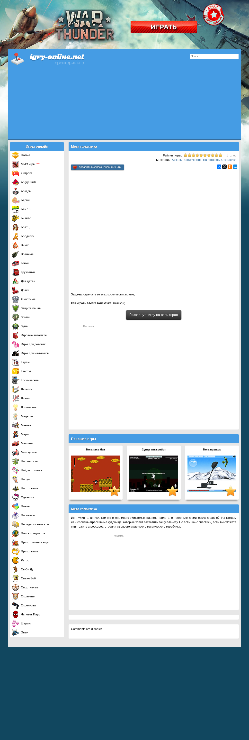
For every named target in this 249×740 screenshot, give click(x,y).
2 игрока (26, 173)
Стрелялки (28, 605)
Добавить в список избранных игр (100, 166)
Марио (25, 434)
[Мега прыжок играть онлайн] (211, 473)
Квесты (26, 371)
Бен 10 (25, 209)
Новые (25, 155)
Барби (25, 200)
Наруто (26, 479)
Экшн (24, 632)
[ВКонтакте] (219, 166)
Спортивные (29, 587)
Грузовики (28, 272)
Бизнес (26, 218)
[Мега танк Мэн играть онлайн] (95, 473)
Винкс (25, 245)
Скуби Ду (27, 569)
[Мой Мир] (235, 166)
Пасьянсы (28, 515)
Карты (25, 362)
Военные (27, 254)
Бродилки (27, 236)
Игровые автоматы (34, 335)
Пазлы (25, 506)
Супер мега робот (154, 449)
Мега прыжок (212, 449)
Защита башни (31, 308)
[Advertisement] (124, 105)
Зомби (25, 317)
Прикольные (29, 551)
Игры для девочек (33, 344)
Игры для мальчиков (35, 353)
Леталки (26, 389)
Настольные (29, 488)
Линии (25, 398)
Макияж (26, 425)
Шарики (26, 623)
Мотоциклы (29, 452)
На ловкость (29, 461)
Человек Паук (30, 614)
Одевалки (27, 497)
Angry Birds (28, 182)
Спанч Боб (28, 578)
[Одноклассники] (230, 166)
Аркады (26, 191)
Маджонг (27, 416)
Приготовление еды (35, 542)
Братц (25, 227)
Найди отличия (31, 470)
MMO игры (30, 164)
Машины (27, 443)
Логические (28, 407)
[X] (224, 166)
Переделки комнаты (35, 524)
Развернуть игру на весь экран (153, 315)
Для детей (28, 281)
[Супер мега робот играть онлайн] (153, 473)
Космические (30, 380)
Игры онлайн (54, 58)
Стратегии (28, 596)
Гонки (25, 263)
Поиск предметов (33, 533)
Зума (24, 326)
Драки (25, 290)
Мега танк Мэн (95, 449)
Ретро (25, 560)
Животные (28, 299)
